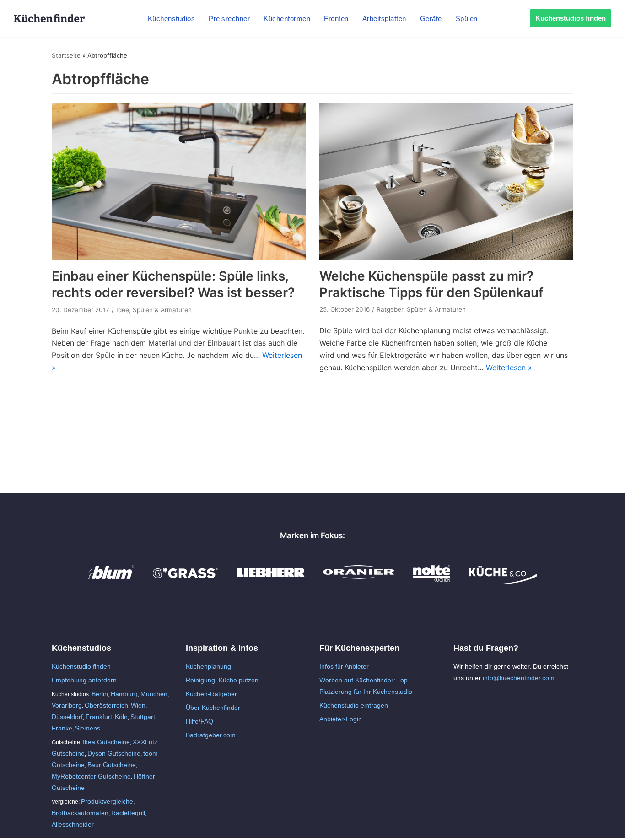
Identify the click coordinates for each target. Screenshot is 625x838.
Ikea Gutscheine (106, 742)
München (153, 693)
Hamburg (124, 693)
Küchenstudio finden (81, 666)
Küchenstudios (171, 18)
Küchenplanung (208, 666)
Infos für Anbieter (344, 666)
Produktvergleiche (107, 801)
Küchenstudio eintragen (353, 705)
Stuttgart (142, 716)
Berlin (100, 693)
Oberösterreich (106, 705)
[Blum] (111, 582)
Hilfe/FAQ (199, 721)
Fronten (336, 18)
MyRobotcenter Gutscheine (91, 776)
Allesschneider (73, 824)
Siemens (87, 728)
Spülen (467, 18)
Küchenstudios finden (570, 18)
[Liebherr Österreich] (271, 582)
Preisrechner (229, 18)
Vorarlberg (67, 705)
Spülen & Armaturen (162, 310)
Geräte (431, 18)
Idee (122, 310)
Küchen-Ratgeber (211, 693)
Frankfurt (99, 716)
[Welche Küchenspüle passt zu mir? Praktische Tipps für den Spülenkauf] (446, 256)
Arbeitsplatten (384, 18)
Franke (62, 728)
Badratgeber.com (211, 735)
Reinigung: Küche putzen (222, 680)
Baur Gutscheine (111, 764)
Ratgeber (390, 309)
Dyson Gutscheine (113, 753)
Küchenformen (287, 18)
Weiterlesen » (509, 367)
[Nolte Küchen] (432, 582)
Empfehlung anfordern (84, 680)
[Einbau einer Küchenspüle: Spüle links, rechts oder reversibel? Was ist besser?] (179, 256)
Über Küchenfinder (213, 707)
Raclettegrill (128, 812)
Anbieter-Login (340, 719)
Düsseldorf (67, 716)
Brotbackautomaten (80, 812)
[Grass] (185, 582)
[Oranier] (358, 582)
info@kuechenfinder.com (519, 677)
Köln (121, 716)
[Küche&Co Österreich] (503, 582)
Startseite (66, 55)
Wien (138, 705)
